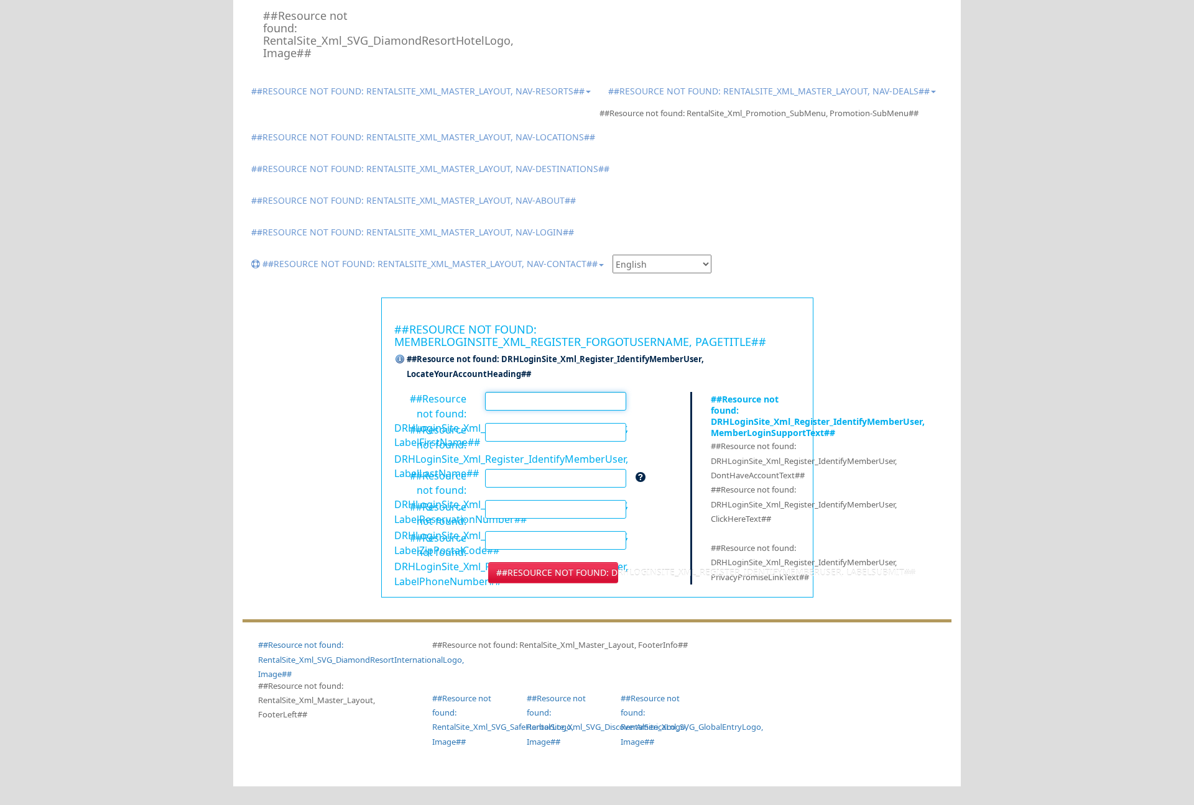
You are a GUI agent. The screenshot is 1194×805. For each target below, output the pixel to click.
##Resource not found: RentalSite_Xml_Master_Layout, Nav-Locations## (423, 137)
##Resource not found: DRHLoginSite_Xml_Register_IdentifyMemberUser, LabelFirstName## (430, 398)
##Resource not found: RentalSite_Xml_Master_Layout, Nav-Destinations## (430, 169)
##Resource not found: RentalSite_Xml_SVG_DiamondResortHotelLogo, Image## (311, 34)
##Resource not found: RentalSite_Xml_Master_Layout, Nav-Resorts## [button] (418, 91)
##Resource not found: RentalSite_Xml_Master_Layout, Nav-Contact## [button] (429, 264)
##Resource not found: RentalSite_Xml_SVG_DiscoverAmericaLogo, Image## (565, 720)
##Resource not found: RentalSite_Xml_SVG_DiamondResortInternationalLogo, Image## (361, 659)
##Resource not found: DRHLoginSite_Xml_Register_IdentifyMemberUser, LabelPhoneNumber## (430, 537)
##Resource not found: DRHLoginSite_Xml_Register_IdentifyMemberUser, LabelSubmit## (557, 572)
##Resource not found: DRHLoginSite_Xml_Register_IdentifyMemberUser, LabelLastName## (430, 429)
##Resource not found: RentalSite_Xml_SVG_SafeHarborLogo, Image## (470, 720)
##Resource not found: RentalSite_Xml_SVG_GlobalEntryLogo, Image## (658, 720)
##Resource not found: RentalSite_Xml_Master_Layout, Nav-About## (413, 200)
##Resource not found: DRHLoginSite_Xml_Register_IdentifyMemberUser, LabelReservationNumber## (430, 475)
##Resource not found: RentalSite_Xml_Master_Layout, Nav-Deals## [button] (769, 91)
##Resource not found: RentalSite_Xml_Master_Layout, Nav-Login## (412, 232)
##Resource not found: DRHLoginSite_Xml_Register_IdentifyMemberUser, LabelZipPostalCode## (430, 506)
